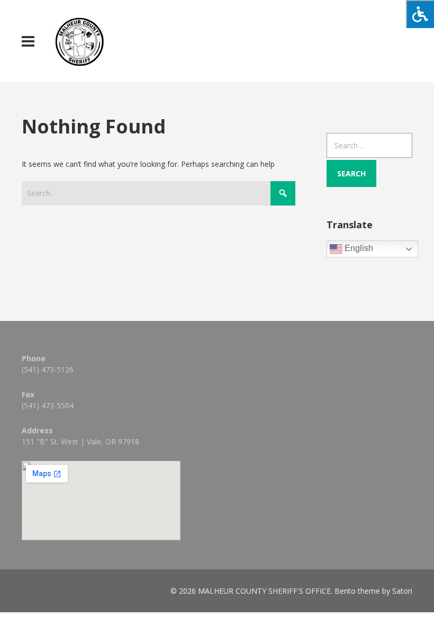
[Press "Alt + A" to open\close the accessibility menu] (420, 14)
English (357, 248)
